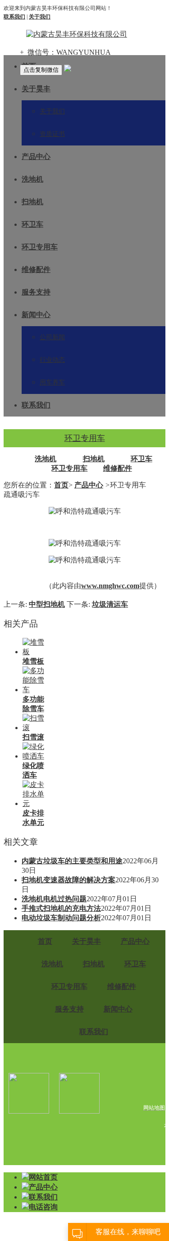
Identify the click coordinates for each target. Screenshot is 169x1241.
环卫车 (32, 224)
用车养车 (52, 382)
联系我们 (36, 405)
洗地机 (32, 179)
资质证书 (52, 134)
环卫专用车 (40, 247)
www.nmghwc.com (110, 586)
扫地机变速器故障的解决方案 (68, 880)
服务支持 (36, 292)
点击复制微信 (41, 69)
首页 (61, 485)
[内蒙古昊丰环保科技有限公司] (76, 34)
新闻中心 (36, 314)
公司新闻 (52, 337)
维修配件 (36, 269)
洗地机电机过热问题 (54, 899)
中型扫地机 (47, 604)
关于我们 (52, 111)
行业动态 (52, 359)
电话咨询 (43, 1207)
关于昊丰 (36, 89)
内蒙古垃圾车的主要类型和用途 (72, 861)
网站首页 (43, 1177)
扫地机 (32, 202)
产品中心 (36, 156)
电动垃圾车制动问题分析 (61, 918)
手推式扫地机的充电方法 (61, 908)
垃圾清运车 (110, 604)
